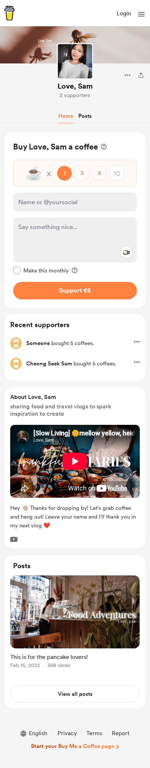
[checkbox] (41, 270)
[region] (75, 220)
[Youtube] (13, 539)
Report (120, 733)
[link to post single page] (75, 623)
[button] (141, 14)
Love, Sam (75, 86)
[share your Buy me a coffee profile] (141, 75)
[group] (75, 625)
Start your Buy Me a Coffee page (72, 746)
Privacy (67, 733)
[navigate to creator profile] (75, 61)
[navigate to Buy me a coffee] (9, 13)
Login (124, 13)
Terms (94, 733)
